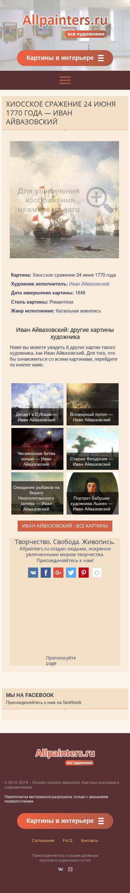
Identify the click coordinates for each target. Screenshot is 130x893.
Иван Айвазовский (89, 283)
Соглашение (43, 840)
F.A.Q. (68, 840)
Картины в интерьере (60, 57)
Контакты (89, 840)
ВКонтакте (60, 869)
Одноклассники (70, 869)
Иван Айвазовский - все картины (65, 525)
